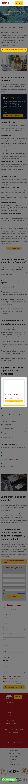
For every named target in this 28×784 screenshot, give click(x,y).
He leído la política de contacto (12, 398)
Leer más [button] (20, 398)
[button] (2, 49)
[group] (14, 50)
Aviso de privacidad (14, 395)
